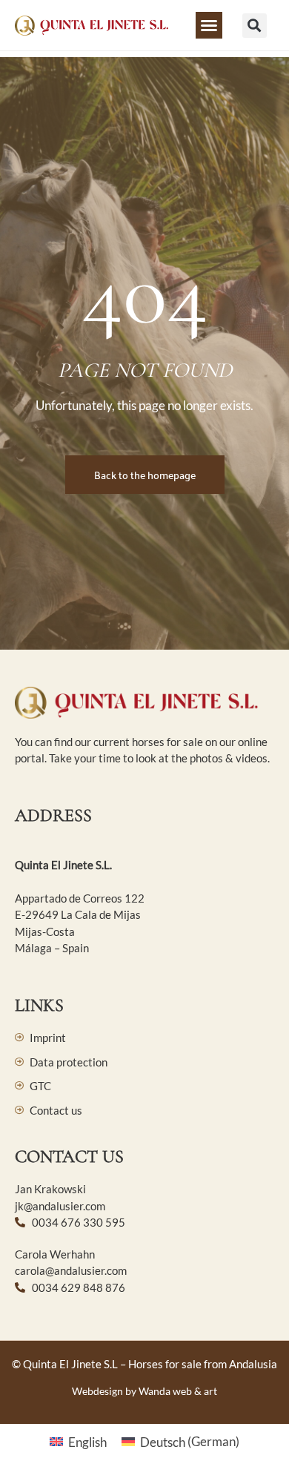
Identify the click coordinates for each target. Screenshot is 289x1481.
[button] (209, 25)
